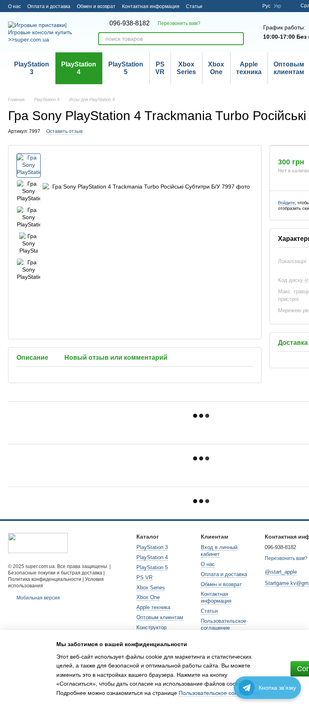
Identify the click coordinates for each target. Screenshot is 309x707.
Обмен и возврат (96, 6)
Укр (277, 6)
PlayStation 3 (31, 68)
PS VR (160, 68)
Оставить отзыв (64, 131)
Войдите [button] (286, 202)
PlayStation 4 (78, 68)
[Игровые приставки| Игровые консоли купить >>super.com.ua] (38, 542)
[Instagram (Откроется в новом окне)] (251, 6)
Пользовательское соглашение (223, 624)
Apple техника (249, 68)
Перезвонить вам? (179, 23)
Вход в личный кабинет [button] (219, 550)
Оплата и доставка (48, 6)
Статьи (194, 6)
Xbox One (216, 68)
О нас (14, 6)
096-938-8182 (129, 23)
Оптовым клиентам (159, 617)
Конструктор (151, 627)
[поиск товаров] (237, 38)
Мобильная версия (37, 598)
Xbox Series (186, 68)
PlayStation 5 (125, 68)
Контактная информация (150, 6)
